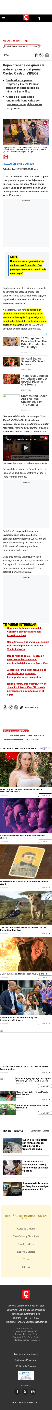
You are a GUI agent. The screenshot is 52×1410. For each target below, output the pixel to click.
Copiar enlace (31, 707)
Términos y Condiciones (26, 1354)
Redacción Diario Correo (18, 164)
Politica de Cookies (26, 1366)
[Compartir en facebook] (36, 55)
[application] (26, 448)
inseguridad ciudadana (13, 739)
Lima (6, 55)
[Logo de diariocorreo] (26, 18)
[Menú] (3, 18)
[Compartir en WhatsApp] (47, 55)
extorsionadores (32, 739)
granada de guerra (17, 735)
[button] (26, 447)
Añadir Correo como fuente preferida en (21, 46)
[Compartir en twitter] (41, 55)
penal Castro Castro (36, 735)
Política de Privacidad (26, 1360)
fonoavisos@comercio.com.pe (32, 1322)
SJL (6, 735)
